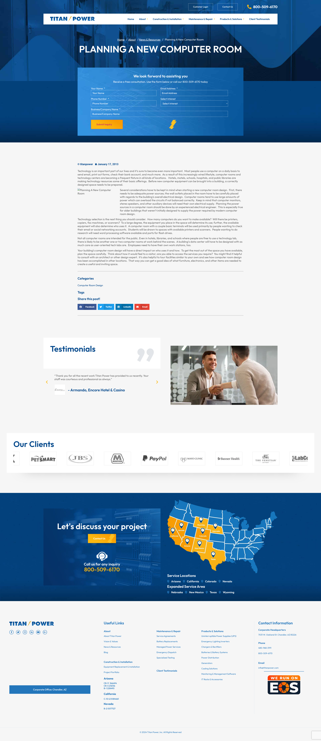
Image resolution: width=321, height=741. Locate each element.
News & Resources (149, 39)
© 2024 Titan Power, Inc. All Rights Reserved (160, 732)
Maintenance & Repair (201, 19)
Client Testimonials (259, 19)
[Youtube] (38, 632)
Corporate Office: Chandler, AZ (50, 689)
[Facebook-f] (11, 632)
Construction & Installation (167, 19)
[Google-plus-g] (45, 632)
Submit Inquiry (104, 124)
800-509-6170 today (195, 81)
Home (131, 19)
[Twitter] (18, 632)
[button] (87, 307)
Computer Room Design (90, 285)
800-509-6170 (102, 569)
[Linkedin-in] (31, 632)
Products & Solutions (231, 19)
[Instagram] (25, 632)
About (142, 19)
